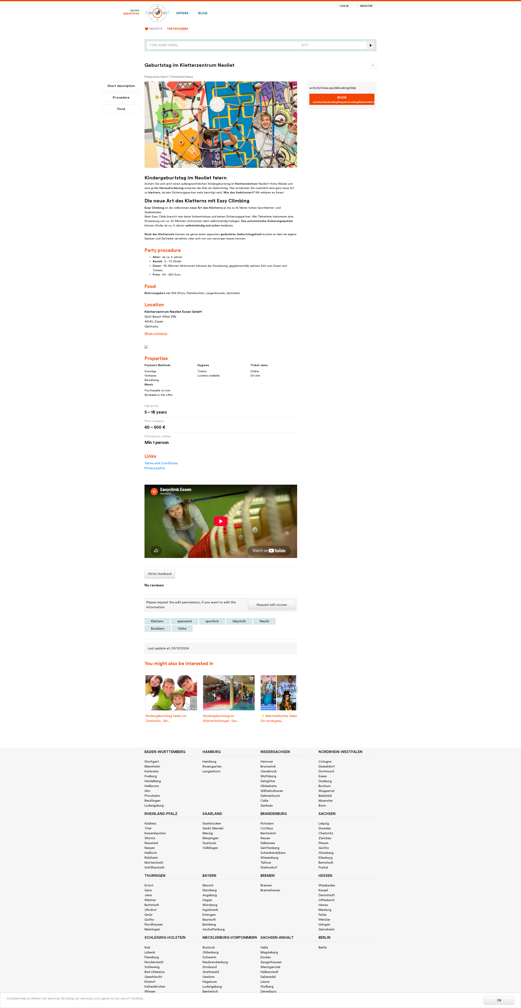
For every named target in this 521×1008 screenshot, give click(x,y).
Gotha (149, 919)
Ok (499, 1000)
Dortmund (326, 771)
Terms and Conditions (161, 463)
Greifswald (210, 972)
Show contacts (155, 333)
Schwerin (209, 957)
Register (366, 6)
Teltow (265, 862)
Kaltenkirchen (154, 986)
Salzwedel (268, 976)
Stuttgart (151, 761)
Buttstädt (151, 905)
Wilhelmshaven (271, 791)
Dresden (325, 828)
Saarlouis (209, 843)
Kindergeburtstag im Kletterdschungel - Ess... (221, 718)
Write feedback (160, 573)
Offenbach (327, 900)
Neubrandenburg (215, 962)
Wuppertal (326, 791)
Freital (323, 867)
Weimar (150, 900)
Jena (148, 895)
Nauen (265, 838)
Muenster (326, 800)
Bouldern (157, 628)
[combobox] (222, 45)
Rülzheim (151, 857)
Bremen (266, 885)
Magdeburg (269, 952)
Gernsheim (327, 929)
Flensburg (151, 957)
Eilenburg (326, 857)
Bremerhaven (270, 890)
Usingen (324, 924)
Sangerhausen (271, 962)
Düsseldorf (327, 766)
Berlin (323, 947)
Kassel (323, 890)
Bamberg (209, 924)
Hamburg (209, 761)
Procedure (121, 97)
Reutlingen (152, 800)
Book (343, 99)
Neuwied (151, 843)
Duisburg (325, 781)
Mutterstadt (153, 862)
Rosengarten (212, 766)
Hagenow (209, 981)
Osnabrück (268, 771)
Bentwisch (268, 833)
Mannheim (152, 766)
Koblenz (150, 823)
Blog (203, 13)
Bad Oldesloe (154, 972)
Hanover (266, 761)
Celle (264, 800)
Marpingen (210, 838)
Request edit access (272, 604)
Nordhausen (153, 924)
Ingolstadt (210, 909)
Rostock (208, 947)
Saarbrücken (211, 823)
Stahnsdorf (268, 867)
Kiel (147, 947)
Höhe (182, 628)
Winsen (149, 991)
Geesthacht (153, 976)
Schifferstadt (154, 867)
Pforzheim (152, 795)
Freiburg (150, 776)
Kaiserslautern (155, 833)
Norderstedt (153, 962)
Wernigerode (270, 967)
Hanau (323, 905)
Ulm (147, 791)
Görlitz (324, 848)
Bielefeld (325, 795)
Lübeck (149, 952)
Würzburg (209, 905)
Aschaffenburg (213, 929)
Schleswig (152, 967)
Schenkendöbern (273, 852)
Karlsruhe (151, 771)
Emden (265, 957)
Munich (207, 885)
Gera (148, 890)
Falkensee (267, 843)
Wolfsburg (268, 776)
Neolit (264, 621)
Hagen (207, 900)
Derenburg (268, 991)
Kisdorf (149, 981)
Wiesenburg (269, 857)
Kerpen (149, 848)
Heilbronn (151, 786)
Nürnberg (209, 890)
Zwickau (325, 838)
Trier (148, 828)
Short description (121, 86)
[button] (186, 163)
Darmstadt (327, 895)
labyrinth (239, 621)
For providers (177, 29)
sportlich (212, 621)
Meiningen (152, 929)
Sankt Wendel (212, 828)
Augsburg (209, 895)
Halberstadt (269, 972)
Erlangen (209, 914)
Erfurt (148, 885)
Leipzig (324, 823)
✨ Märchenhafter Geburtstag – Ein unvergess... (285, 718)
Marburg (325, 909)
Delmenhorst (270, 795)
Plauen (323, 843)
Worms (149, 838)
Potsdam (267, 823)
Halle (264, 947)
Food (121, 109)
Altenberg (326, 852)
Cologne (325, 761)
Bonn (322, 805)
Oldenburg (210, 952)
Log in (344, 6)
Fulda (322, 914)
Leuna (264, 981)
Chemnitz (326, 833)
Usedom (208, 976)
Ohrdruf (150, 909)
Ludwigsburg (154, 805)
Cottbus (266, 828)
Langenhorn (211, 771)
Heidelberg (152, 781)
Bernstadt (326, 862)
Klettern (157, 621)
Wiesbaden (327, 885)
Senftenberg (269, 848)
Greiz (148, 914)
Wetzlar (324, 919)
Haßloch (150, 852)
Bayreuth (209, 919)
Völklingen (210, 848)
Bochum (325, 786)
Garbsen (266, 805)
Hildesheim (268, 786)
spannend (184, 621)
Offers (182, 13)
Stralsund (209, 967)
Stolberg (267, 986)
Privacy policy (154, 468)
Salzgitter (267, 781)
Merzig (207, 833)
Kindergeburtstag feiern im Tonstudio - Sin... (166, 718)
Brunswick (268, 766)
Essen (323, 776)
